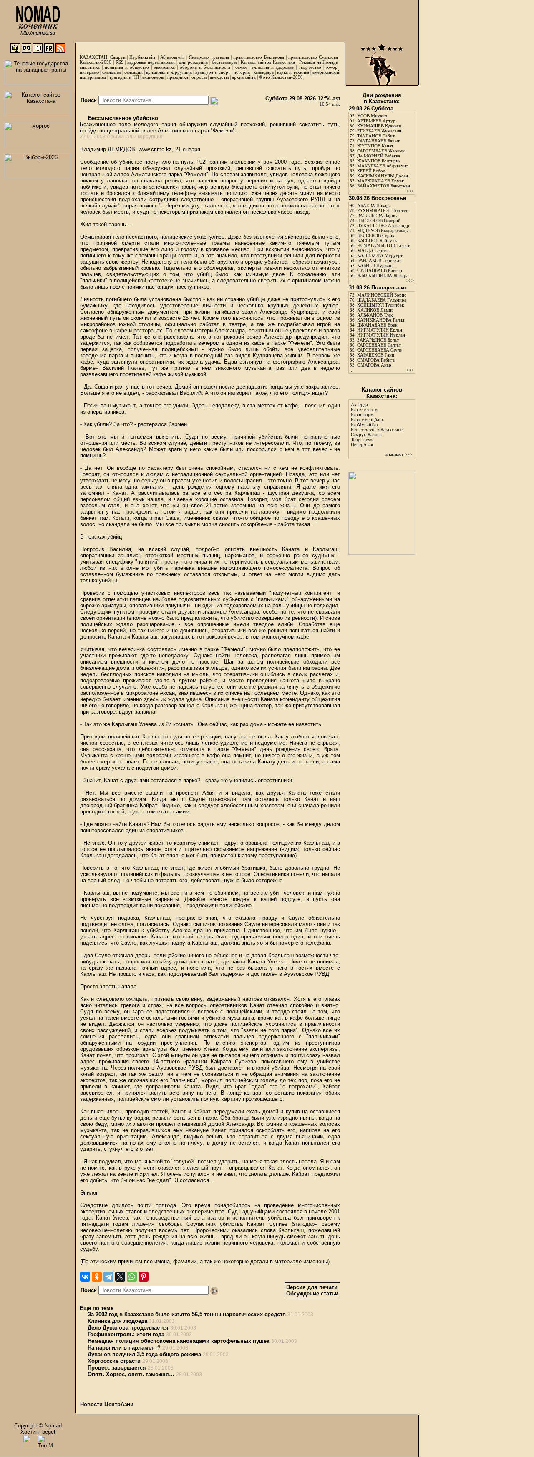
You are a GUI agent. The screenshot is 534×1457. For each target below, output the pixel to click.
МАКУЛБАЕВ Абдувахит (382, 165)
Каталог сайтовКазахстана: (382, 393)
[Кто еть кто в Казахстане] (381, 553)
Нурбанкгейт (142, 57)
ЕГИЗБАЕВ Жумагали (379, 130)
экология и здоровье (273, 67)
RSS (119, 62)
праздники (177, 77)
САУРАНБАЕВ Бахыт (378, 140)
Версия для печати (312, 1287)
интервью (89, 72)
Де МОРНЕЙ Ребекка (378, 155)
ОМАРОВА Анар (374, 364)
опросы (199, 77)
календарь (264, 72)
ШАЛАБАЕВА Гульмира (381, 299)
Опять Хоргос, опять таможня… (131, 1374)
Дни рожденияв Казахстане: (382, 98)
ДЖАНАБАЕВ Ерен (377, 324)
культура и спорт (212, 72)
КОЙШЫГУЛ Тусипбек (380, 304)
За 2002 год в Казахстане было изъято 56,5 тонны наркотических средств (187, 1314)
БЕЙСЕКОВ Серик (375, 235)
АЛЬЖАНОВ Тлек (375, 314)
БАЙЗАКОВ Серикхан (379, 260)
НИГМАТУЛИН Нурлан (381, 334)
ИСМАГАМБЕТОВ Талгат (383, 245)
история (242, 72)
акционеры (153, 77)
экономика (164, 67)
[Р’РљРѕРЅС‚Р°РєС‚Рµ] (85, 1277)
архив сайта (244, 77)
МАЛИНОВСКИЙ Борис (381, 294)
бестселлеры (224, 62)
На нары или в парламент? (124, 1348)
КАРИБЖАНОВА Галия (380, 319)
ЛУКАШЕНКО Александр (383, 225)
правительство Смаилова (313, 57)
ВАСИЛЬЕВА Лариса (377, 215)
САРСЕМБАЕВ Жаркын (381, 150)
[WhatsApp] (132, 1277)
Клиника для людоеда (117, 1321)
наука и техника (293, 72)
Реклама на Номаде (318, 62)
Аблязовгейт (172, 57)
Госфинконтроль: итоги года (126, 1334)
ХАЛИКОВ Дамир (375, 309)
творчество (310, 67)
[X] (120, 1277)
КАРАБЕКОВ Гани (375, 354)
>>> (410, 190)
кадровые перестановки (151, 62)
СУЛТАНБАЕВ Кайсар (379, 270)
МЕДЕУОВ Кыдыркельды (382, 230)
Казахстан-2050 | (98, 62)
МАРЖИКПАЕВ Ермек (380, 180)
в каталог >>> (399, 454)
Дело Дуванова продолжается (128, 1328)
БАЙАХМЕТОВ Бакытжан (383, 185)
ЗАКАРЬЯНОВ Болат (378, 339)
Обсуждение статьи (312, 1293)
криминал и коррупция (168, 72)
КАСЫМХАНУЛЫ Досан (382, 175)
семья (241, 67)
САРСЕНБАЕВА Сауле (379, 349)
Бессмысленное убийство (122, 118)
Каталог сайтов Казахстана (268, 62)
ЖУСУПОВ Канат (375, 145)
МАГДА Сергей (373, 250)
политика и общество (127, 67)
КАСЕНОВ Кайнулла (377, 240)
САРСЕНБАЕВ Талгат (379, 344)
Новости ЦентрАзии (107, 1404)
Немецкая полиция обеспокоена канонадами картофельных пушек (179, 1341)
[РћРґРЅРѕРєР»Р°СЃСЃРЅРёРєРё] (97, 1277)
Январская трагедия (209, 57)
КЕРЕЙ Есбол (371, 170)
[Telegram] (108, 1277)
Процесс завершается (117, 1368)
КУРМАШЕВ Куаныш (379, 125)
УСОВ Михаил (372, 115)
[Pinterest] (144, 1277)
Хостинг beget (37, 1432)
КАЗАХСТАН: (94, 57)
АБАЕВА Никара (374, 205)
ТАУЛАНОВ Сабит (376, 135)
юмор (332, 67)
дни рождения (193, 62)
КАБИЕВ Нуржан (375, 265)
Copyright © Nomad (38, 1425)
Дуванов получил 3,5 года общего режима (144, 1354)
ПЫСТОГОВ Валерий (378, 220)
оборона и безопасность (205, 67)
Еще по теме (96, 1308)
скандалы (111, 72)
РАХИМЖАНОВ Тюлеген (382, 210)
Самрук (117, 57)
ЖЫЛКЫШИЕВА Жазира (382, 275)
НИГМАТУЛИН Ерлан (379, 329)
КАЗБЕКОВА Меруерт (380, 255)
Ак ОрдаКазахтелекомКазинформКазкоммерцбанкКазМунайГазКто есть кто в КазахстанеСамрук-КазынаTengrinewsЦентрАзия (377, 424)
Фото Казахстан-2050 (281, 77)
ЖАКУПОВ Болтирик (378, 160)
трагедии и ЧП (124, 77)
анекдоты (219, 77)
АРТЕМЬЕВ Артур (376, 120)
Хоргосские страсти (114, 1361)
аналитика (90, 67)
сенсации (133, 72)
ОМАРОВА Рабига (376, 359)
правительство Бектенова (258, 57)
